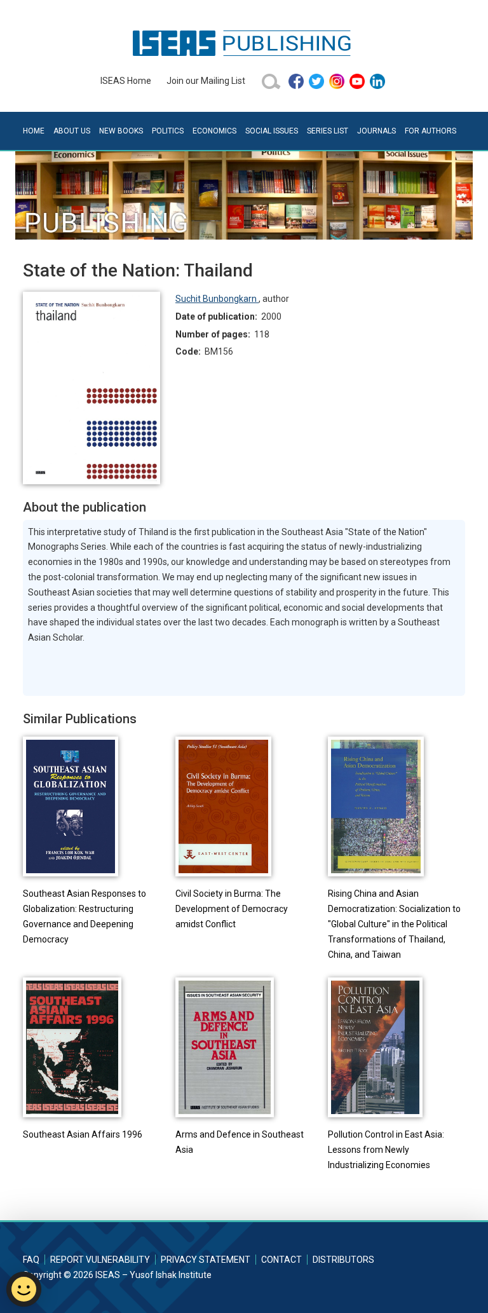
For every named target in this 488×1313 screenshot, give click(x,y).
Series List (327, 130)
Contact (281, 1260)
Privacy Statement (205, 1260)
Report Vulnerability (100, 1260)
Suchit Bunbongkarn (217, 299)
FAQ (31, 1260)
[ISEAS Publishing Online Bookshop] (244, 42)
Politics (168, 130)
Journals (376, 130)
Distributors (343, 1260)
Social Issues (271, 130)
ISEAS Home (125, 81)
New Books (121, 130)
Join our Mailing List (205, 81)
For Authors (430, 130)
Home (33, 130)
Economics (214, 130)
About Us (71, 130)
